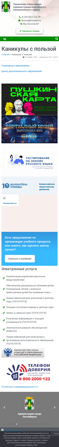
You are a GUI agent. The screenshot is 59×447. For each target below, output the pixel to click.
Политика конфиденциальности (19, 386)
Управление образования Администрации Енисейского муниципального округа (29, 7)
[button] (4, 39)
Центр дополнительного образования (21, 71)
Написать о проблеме (19, 259)
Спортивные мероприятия (15, 65)
